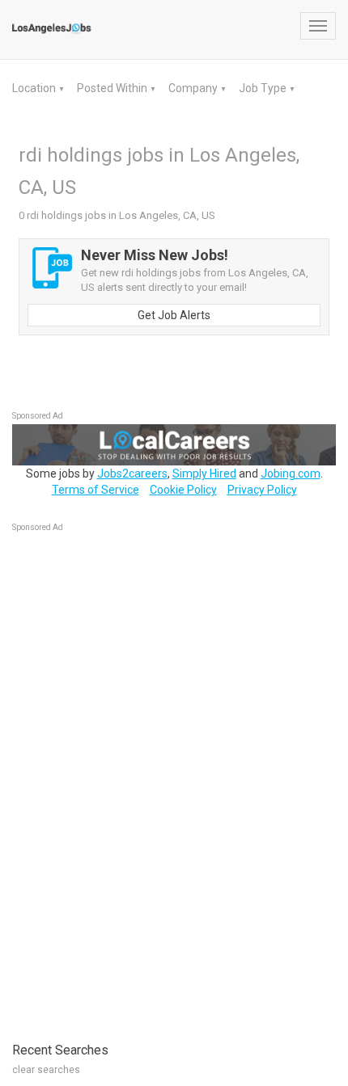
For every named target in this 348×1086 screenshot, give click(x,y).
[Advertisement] (133, 779)
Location (35, 88)
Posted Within (113, 88)
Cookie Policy (183, 489)
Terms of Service (95, 489)
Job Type (264, 88)
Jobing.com (290, 473)
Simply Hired (204, 473)
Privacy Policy (262, 489)
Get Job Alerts (174, 315)
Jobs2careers (132, 473)
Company (194, 88)
